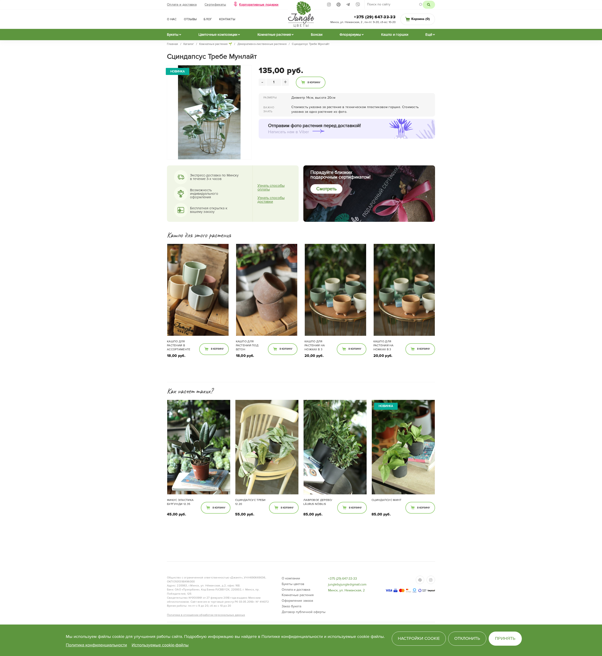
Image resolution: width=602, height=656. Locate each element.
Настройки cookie (419, 638)
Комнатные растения (274, 34)
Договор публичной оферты (303, 612)
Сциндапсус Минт (387, 500)
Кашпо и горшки (394, 34)
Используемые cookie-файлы (160, 645)
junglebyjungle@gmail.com (347, 584)
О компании (291, 578)
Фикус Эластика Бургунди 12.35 (180, 502)
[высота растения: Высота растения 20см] (267, 447)
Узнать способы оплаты (271, 187)
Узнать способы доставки (271, 199)
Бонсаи (316, 34)
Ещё (428, 34)
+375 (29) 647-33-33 (375, 17)
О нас (172, 19)
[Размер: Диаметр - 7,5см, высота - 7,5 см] (198, 290)
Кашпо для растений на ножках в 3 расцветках (177, 346)
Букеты (172, 34)
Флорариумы (350, 34)
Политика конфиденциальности (96, 645)
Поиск (429, 5)
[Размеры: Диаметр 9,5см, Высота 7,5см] (335, 290)
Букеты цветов (293, 584)
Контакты (227, 19)
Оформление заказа (297, 601)
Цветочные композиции (217, 34)
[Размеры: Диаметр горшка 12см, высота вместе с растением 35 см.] (198, 447)
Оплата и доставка (182, 5)
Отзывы (190, 19)
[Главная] (301, 16)
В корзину (314, 82)
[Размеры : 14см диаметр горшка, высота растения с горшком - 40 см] (335, 447)
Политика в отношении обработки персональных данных (206, 615)
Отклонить (467, 638)
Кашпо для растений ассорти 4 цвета (319, 345)
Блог (208, 19)
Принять (505, 638)
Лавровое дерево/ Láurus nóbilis (318, 502)
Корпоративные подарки (258, 5)
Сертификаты (215, 5)
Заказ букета (291, 606)
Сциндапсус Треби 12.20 (250, 502)
